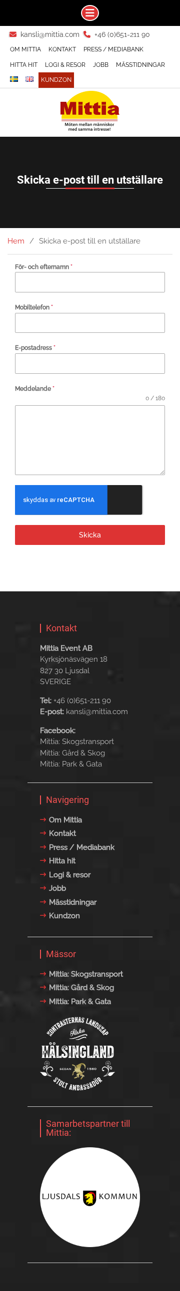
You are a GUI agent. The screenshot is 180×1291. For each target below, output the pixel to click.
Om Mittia (25, 49)
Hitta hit (24, 64)
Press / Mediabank (114, 49)
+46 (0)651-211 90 (122, 34)
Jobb (100, 64)
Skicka (90, 535)
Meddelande (34, 388)
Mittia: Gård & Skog (72, 753)
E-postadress (35, 347)
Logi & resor (65, 64)
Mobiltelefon (34, 307)
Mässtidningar (140, 64)
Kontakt (62, 49)
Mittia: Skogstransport (77, 741)
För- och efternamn (43, 266)
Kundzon (56, 79)
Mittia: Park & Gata (71, 764)
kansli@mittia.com (50, 34)
